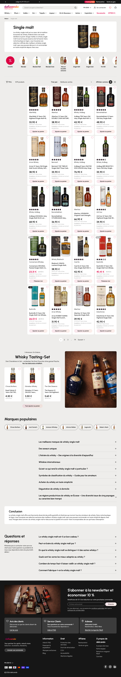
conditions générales (97, 608)
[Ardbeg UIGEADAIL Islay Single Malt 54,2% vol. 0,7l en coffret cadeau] (38, 196)
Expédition (32, 126)
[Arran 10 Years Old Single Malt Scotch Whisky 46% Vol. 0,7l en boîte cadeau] (38, 147)
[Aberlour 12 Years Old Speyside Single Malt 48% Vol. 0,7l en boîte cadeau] (83, 296)
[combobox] (50, 7)
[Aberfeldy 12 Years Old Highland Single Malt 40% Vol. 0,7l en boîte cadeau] (38, 97)
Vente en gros (111, 2)
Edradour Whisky (31, 386)
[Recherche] (75, 8)
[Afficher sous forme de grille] (110, 82)
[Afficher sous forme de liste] (115, 82)
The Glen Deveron (51, 386)
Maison (6, 18)
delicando (13, 672)
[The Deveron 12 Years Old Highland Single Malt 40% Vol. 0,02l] (52, 375)
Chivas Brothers (11, 386)
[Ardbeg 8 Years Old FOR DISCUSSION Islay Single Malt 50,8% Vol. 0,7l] (83, 147)
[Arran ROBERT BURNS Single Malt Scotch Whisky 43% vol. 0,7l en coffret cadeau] (61, 296)
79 (75, 340)
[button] (5, 2)
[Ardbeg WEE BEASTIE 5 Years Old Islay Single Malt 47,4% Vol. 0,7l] (106, 147)
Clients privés (89, 2)
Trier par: (54, 82)
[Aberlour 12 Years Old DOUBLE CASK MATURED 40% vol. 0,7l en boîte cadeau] (61, 97)
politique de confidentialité (76, 610)
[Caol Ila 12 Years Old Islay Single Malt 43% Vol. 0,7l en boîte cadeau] (83, 246)
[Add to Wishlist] (47, 88)
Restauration (100, 2)
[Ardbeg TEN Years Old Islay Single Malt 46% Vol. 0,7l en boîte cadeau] (83, 97)
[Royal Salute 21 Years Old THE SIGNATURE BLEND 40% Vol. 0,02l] (12, 375)
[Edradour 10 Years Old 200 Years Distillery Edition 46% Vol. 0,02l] (32, 375)
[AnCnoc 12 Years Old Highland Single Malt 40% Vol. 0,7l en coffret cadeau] (106, 196)
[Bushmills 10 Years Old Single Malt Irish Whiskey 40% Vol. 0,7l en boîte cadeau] (38, 296)
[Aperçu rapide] (19, 371)
